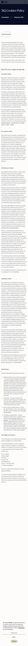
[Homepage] (4, 2)
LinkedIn (6, 420)
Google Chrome (15, 123)
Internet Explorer (5, 123)
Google (14, 418)
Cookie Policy (21, 627)
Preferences (14, 633)
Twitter (18, 418)
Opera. (12, 124)
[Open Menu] (25, 2)
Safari (7, 124)
